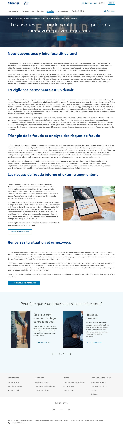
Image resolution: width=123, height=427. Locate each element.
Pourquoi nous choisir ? (98, 386)
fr (102, 3)
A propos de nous (63, 11)
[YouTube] (61, 409)
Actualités (50, 11)
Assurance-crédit (13, 11)
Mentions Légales (77, 420)
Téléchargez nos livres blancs (45, 386)
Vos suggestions (68, 386)
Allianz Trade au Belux (98, 382)
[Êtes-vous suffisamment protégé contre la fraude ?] (20, 329)
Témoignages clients (42, 390)
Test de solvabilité (78, 11)
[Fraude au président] (73, 329)
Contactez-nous (68, 390)
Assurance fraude (28, 11)
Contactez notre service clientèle (73, 382)
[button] (109, 11)
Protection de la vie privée (94, 420)
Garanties (40, 11)
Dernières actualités (42, 382)
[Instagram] (69, 409)
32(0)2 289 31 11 (18, 423)
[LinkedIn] (54, 409)
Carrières (94, 390)
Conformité (94, 394)
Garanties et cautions (15, 386)
